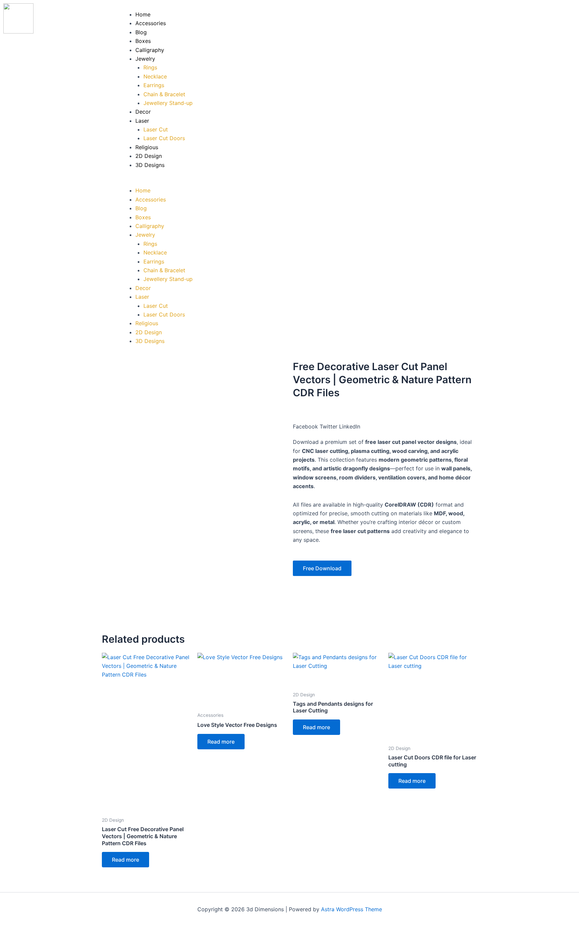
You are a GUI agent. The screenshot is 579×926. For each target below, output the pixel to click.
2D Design (148, 156)
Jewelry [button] (145, 58)
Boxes (143, 41)
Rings (150, 67)
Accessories (150, 23)
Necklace (155, 76)
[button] (346, 181)
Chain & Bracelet (164, 94)
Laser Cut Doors (164, 138)
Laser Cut (155, 129)
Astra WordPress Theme (351, 909)
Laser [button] (142, 120)
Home (142, 14)
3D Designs (150, 165)
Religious (146, 147)
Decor (143, 111)
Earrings (153, 85)
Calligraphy (149, 50)
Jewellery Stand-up (168, 103)
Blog (141, 32)
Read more (125, 859)
